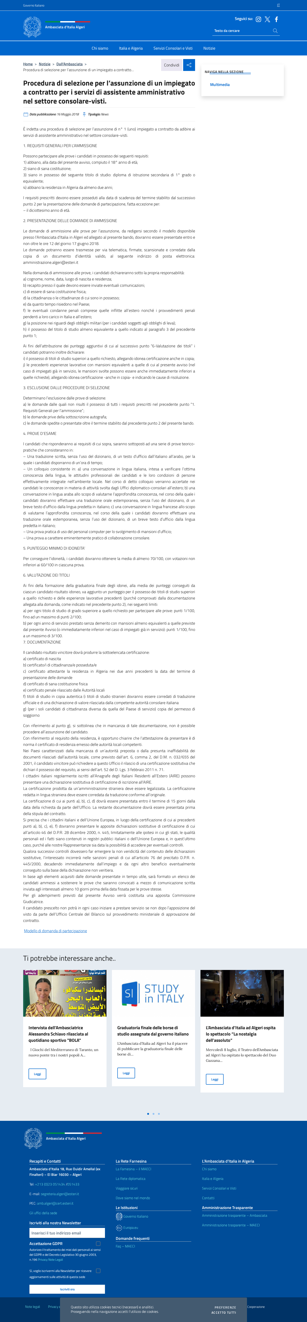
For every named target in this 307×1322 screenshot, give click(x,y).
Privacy (43, 1259)
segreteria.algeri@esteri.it (60, 1193)
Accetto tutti (223, 1312)
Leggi (40, 1073)
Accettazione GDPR (45, 1243)
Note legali (32, 1306)
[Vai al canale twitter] (266, 19)
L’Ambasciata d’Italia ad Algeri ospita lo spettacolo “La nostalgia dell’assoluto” (241, 1034)
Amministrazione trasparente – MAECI (231, 1225)
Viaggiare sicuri (127, 1188)
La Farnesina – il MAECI (133, 1169)
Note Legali (55, 1259)
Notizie (45, 64)
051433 (73, 1184)
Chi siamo (209, 1169)
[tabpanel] (65, 1040)
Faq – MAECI (125, 1246)
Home (28, 64)
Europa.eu (130, 1227)
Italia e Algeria (212, 1178)
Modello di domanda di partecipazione (55, 931)
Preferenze (225, 1307)
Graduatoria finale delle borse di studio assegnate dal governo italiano (153, 1030)
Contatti (208, 1198)
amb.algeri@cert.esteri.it (55, 1203)
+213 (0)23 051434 (50, 1184)
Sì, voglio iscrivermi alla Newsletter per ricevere (60, 1270)
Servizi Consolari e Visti (219, 1188)
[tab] (148, 1114)
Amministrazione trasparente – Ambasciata (234, 1215)
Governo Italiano (33, 5)
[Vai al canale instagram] (257, 19)
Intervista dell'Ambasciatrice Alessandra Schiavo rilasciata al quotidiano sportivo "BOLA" (58, 1034)
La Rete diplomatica (130, 1178)
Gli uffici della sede (43, 1213)
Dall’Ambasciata (69, 64)
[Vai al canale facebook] (275, 19)
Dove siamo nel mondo (133, 1198)
